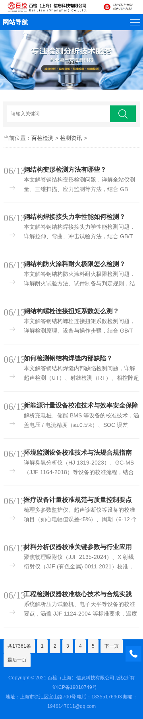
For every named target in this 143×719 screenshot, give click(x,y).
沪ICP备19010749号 (74, 687)
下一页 (111, 646)
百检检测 (42, 138)
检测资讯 (71, 138)
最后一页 (17, 660)
